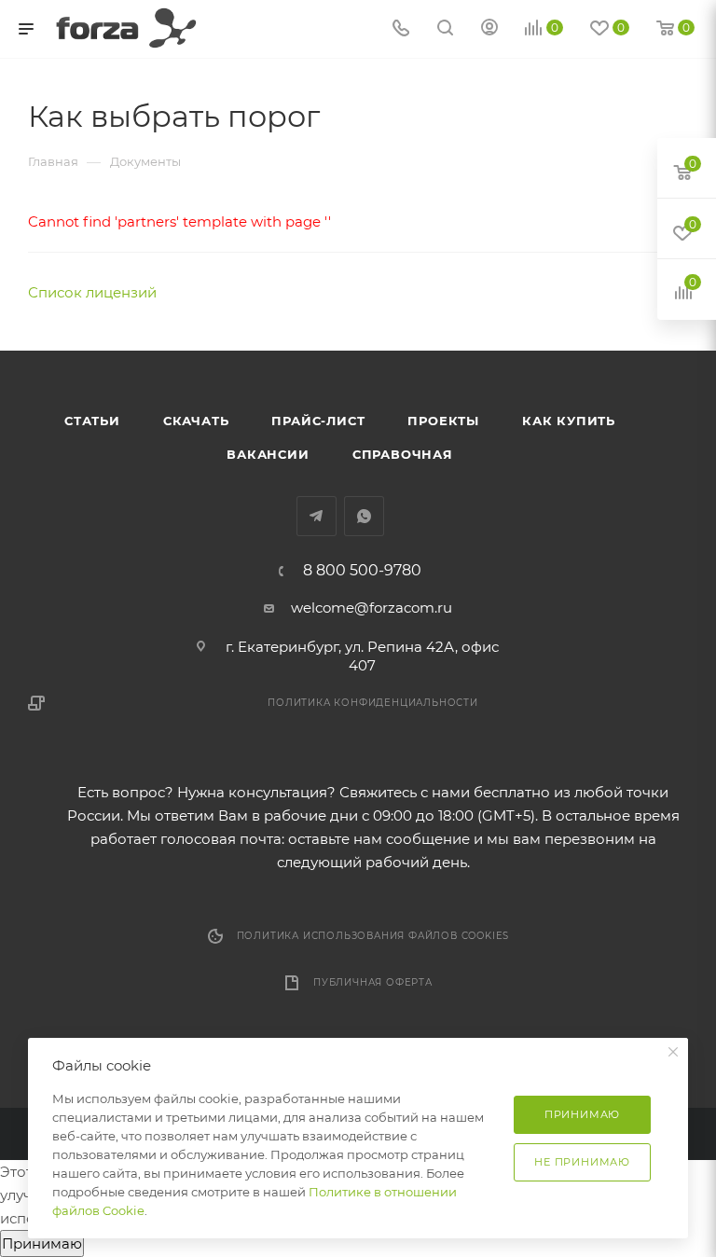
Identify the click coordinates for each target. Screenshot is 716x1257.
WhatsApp (364, 516)
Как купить (568, 420)
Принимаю (42, 1243)
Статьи (92, 420)
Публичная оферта (373, 982)
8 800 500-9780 (362, 570)
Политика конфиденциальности (373, 703)
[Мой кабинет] (489, 29)
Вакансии (268, 454)
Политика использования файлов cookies (373, 936)
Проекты (443, 420)
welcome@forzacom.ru (371, 607)
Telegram (316, 516)
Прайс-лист (318, 420)
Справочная (402, 454)
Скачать (196, 420)
